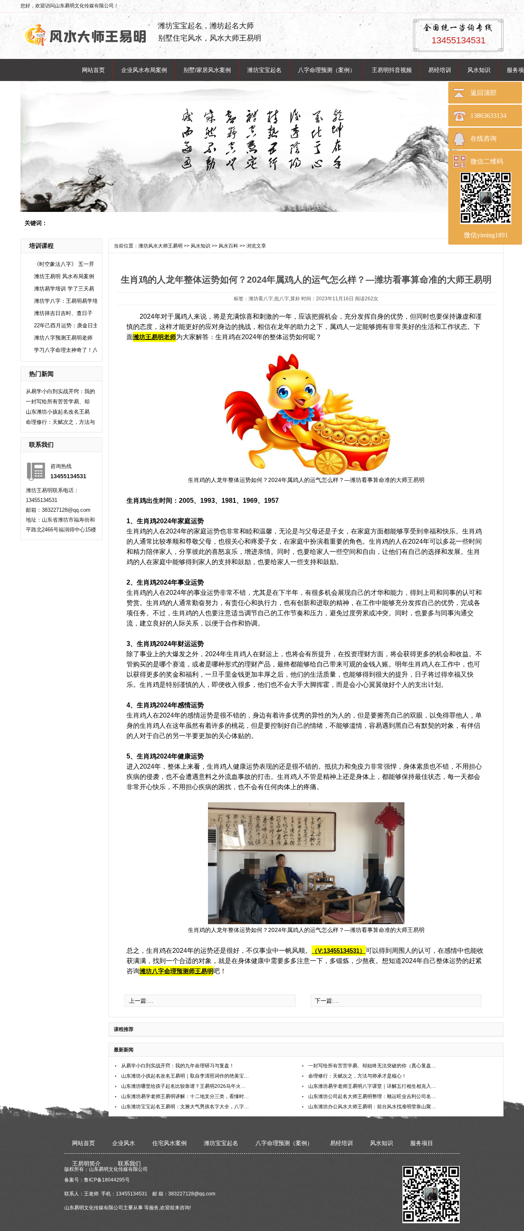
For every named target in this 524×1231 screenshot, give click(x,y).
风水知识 (479, 70)
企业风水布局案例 (144, 70)
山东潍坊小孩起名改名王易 (58, 412)
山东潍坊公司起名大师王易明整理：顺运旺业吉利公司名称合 (372, 1096)
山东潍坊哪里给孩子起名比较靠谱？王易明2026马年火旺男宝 (185, 1086)
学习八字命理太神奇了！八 (66, 350)
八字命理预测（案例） (326, 70)
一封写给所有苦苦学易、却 (58, 401)
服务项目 (421, 1143)
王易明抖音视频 (392, 70)
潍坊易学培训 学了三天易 (64, 289)
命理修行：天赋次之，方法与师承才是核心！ (357, 1076)
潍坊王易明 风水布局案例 (64, 276)
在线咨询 (483, 138)
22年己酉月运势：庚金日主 (66, 325)
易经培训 (439, 70)
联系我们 (129, 1163)
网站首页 (93, 70)
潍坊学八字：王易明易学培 (66, 301)
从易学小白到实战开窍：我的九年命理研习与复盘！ (177, 1066)
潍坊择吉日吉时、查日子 (63, 313)
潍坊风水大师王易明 (160, 246)
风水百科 (228, 246)
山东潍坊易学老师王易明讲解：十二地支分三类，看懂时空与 (185, 1096)
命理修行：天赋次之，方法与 (60, 422)
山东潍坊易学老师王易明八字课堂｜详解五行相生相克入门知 (372, 1086)
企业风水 (123, 1143)
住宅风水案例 (169, 1143)
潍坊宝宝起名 (264, 70)
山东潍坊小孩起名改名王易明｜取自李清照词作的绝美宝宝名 (185, 1076)
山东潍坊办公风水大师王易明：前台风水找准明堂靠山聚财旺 (372, 1106)
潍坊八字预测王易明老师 (63, 338)
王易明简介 (86, 1163)
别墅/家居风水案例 (207, 70)
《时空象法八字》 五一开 (64, 264)
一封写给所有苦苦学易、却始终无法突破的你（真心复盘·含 (372, 1066)
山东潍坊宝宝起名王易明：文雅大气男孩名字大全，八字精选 (185, 1106)
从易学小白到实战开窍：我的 (60, 391)
